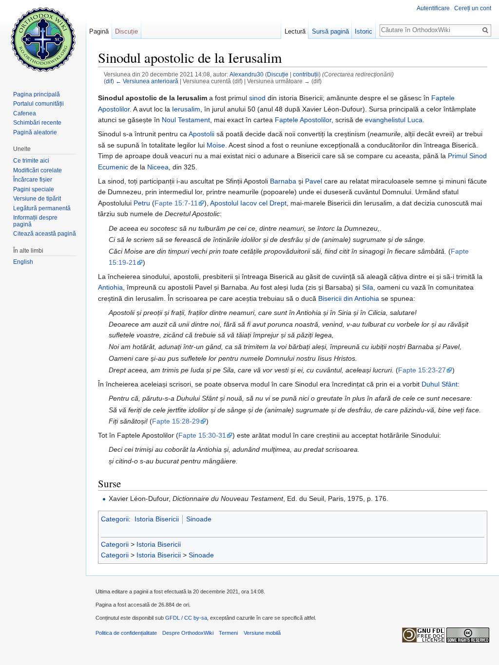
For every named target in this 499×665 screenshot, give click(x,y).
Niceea (158, 167)
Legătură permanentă (42, 208)
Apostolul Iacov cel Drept (248, 203)
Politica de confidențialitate (126, 633)
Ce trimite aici (31, 160)
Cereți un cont (472, 8)
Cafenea (24, 113)
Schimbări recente (37, 122)
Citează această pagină (44, 233)
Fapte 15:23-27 (422, 370)
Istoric (363, 31)
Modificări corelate (37, 170)
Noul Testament (186, 120)
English (23, 262)
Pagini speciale (33, 189)
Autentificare (433, 8)
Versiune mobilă (262, 633)
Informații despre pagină (35, 221)
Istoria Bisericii (156, 519)
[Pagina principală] (43, 39)
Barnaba (283, 181)
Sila (367, 287)
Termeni (228, 633)
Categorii (115, 519)
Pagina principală (36, 94)
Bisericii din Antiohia (348, 298)
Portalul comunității (38, 103)
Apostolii (201, 134)
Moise (216, 145)
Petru (142, 203)
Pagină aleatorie (35, 132)
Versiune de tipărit (37, 198)
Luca (414, 120)
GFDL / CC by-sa (186, 618)
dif (109, 81)
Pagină (99, 31)
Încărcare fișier (32, 179)
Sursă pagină (330, 31)
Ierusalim (186, 109)
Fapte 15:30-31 (202, 435)
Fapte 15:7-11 (176, 203)
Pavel (313, 181)
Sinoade (198, 519)
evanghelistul (385, 120)
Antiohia (110, 287)
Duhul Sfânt (440, 384)
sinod (257, 98)
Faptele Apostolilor (303, 120)
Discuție (277, 74)
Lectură (295, 31)
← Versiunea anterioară (146, 81)
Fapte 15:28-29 (176, 421)
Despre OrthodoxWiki (187, 633)
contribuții (306, 74)
